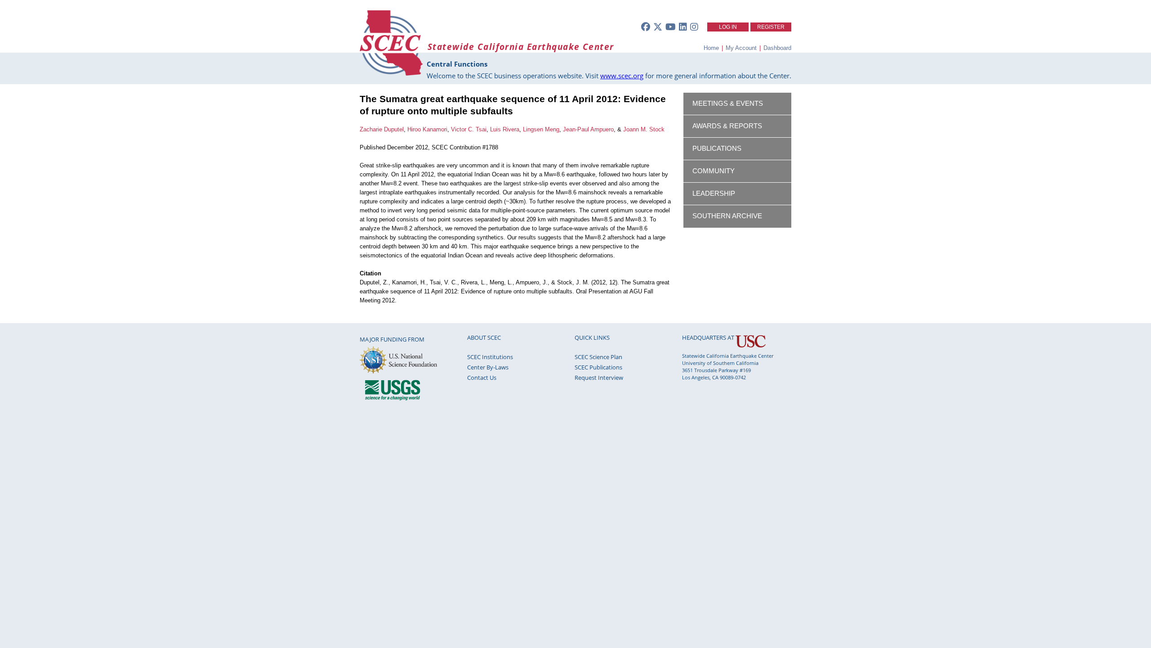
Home (711, 48)
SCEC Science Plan (598, 357)
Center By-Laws (488, 367)
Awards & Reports (727, 126)
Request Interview (599, 378)
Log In (728, 27)
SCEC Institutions (490, 357)
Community (713, 171)
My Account (741, 48)
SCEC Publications (598, 367)
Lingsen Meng (541, 129)
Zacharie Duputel (382, 129)
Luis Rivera (504, 129)
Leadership (713, 193)
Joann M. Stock (644, 129)
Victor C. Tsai (468, 129)
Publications (716, 148)
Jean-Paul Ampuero (588, 129)
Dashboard (777, 48)
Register (771, 27)
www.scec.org (621, 75)
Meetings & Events (727, 103)
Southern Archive (727, 216)
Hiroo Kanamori (427, 129)
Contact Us (481, 378)
